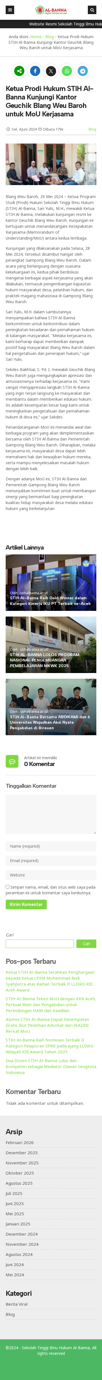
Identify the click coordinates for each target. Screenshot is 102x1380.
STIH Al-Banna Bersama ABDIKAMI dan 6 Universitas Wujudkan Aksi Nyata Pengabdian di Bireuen (50, 722)
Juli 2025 (14, 1193)
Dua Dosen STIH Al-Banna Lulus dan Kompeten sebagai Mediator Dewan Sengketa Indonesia (51, 1066)
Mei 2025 (15, 1213)
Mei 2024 (15, 1274)
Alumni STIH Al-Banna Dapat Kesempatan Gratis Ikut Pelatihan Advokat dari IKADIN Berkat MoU (47, 1025)
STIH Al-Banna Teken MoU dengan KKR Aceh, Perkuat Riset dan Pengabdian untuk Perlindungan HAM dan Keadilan (51, 1004)
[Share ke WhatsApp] (67, 72)
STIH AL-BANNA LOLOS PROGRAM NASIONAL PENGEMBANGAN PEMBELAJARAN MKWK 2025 (44, 660)
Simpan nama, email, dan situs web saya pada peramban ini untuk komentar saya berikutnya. (50, 889)
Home (36, 36)
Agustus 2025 (19, 1183)
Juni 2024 (15, 1264)
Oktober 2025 (20, 1173)
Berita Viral (16, 1304)
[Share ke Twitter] (52, 71)
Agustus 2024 (19, 1254)
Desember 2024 (22, 1234)
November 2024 (22, 1244)
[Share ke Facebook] (36, 71)
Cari (9, 935)
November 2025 (22, 1163)
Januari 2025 (18, 1224)
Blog (49, 36)
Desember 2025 (22, 1152)
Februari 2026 (20, 1142)
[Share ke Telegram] (82, 71)
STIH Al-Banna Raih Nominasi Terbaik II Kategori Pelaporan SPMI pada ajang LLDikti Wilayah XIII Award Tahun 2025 (49, 1045)
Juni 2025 (15, 1203)
